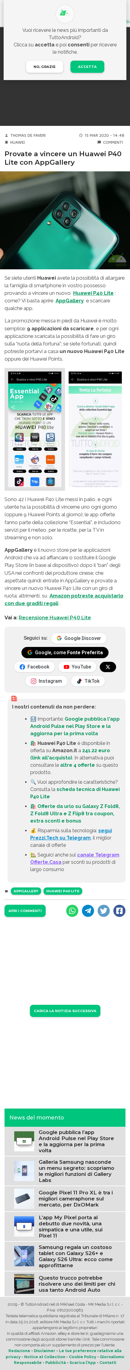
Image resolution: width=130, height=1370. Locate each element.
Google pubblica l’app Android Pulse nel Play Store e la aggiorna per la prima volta (76, 1141)
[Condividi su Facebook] (119, 911)
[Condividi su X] (104, 911)
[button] (35, 429)
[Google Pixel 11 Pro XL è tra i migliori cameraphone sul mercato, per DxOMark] (24, 1198)
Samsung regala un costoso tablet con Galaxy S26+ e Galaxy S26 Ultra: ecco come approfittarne (76, 1256)
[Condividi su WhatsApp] (72, 911)
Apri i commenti (25, 911)
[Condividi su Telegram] (88, 911)
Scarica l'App (83, 1362)
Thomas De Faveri (28, 135)
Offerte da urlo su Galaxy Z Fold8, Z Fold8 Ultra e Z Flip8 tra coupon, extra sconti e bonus (75, 813)
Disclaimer (44, 1350)
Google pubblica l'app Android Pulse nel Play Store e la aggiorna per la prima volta (75, 726)
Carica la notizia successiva (65, 1011)
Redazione (19, 1350)
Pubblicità (55, 1362)
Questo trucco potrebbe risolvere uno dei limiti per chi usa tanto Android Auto (77, 1284)
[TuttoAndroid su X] (108, 667)
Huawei (17, 142)
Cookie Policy (82, 1357)
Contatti (107, 1362)
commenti (113, 142)
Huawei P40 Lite (93, 293)
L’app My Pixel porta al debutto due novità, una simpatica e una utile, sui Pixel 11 (70, 1226)
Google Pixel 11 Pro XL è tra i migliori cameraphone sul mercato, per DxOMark (76, 1199)
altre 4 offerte (77, 765)
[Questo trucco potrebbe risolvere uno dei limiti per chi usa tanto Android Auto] (24, 1283)
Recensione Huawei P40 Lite (55, 618)
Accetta (87, 67)
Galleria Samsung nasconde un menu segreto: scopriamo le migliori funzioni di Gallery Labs (76, 1171)
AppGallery (70, 301)
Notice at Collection (44, 1357)
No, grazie (45, 67)
